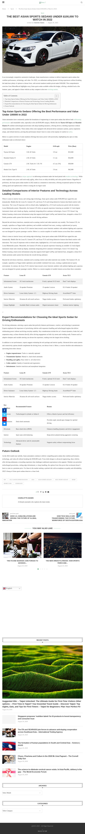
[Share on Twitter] (4, 415)
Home (4, 9)
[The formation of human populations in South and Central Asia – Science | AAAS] (9, 746)
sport (73, 479)
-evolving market (52, 89)
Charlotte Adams (39, 23)
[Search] (81, 2)
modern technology (72, 176)
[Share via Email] (4, 423)
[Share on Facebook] (4, 410)
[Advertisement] (19, 616)
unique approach (27, 176)
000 (5, 479)
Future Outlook (9, 106)
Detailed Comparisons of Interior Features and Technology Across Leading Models (29, 101)
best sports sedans (61, 479)
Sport (12, 9)
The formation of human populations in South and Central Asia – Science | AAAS (49, 744)
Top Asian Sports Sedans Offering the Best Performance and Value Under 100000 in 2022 (31, 99)
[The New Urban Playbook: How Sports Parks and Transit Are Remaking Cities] (63, 545)
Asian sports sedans (45, 479)
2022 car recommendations (19, 479)
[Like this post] (38, 492)
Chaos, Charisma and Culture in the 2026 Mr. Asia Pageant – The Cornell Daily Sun (48, 757)
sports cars (8, 483)
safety (70, 132)
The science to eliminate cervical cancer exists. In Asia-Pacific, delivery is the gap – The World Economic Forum (50, 771)
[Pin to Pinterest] (4, 419)
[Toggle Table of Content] (55, 96)
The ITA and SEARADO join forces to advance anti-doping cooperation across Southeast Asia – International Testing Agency (47, 731)
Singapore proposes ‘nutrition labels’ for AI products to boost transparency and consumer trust (49, 717)
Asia (32, 479)
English (9, 588)
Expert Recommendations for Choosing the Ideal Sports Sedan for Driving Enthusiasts (30, 104)
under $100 (18, 483)
